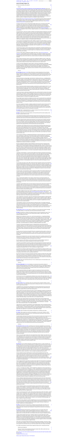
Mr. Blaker (18, 112)
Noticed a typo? (19, 435)
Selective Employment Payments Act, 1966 (29, 18)
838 (51, 218)
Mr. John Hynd (19, 209)
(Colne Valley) (27, 264)
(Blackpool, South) (25, 72)
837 (51, 191)
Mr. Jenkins (18, 312)
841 (51, 301)
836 (51, 163)
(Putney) (24, 282)
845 (51, 410)
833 (51, 80)
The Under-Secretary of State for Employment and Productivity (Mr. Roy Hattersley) (30, 8)
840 (51, 276)
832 (51, 52)
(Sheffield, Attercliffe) (25, 209)
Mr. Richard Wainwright (20, 264)
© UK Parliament (32, 435)
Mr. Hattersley (18, 343)
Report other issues (25, 435)
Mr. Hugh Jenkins (19, 282)
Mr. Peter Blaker (19, 72)
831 (51, 24)
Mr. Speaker (18, 259)
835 (51, 137)
